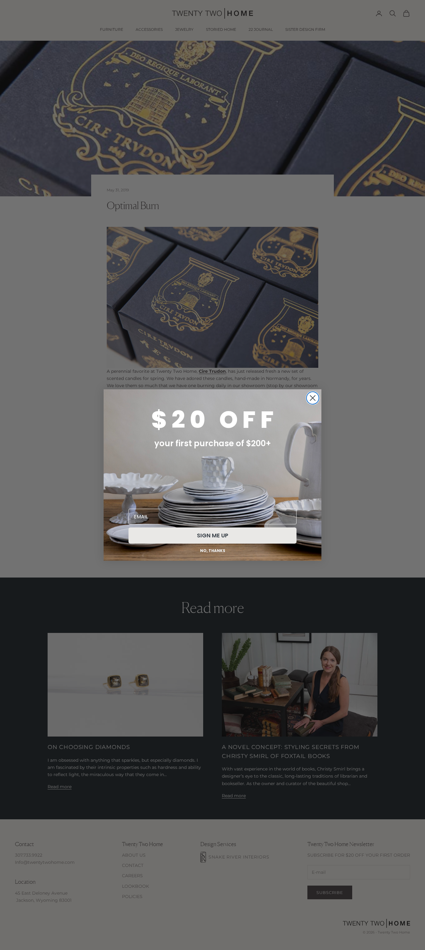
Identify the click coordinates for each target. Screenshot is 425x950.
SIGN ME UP (212, 535)
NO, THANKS (212, 550)
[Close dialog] (312, 398)
